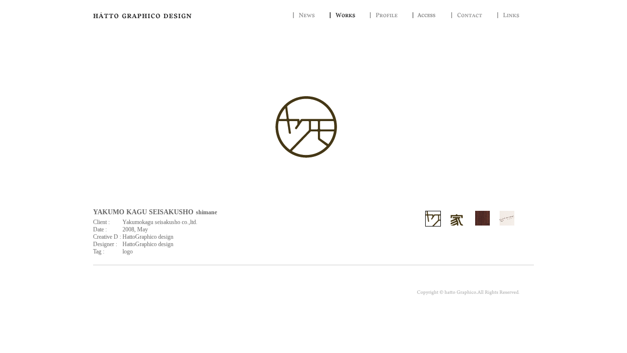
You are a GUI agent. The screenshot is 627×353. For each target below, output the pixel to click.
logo (127, 251)
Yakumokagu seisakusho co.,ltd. (159, 222)
